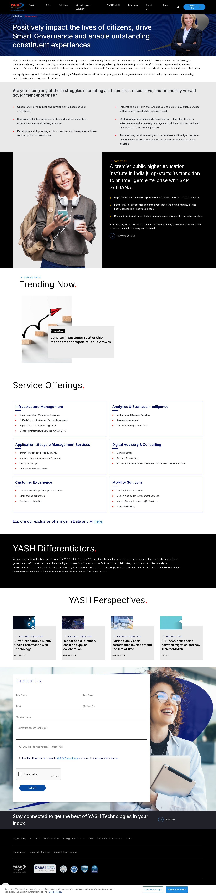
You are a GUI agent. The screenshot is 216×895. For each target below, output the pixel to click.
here (98, 521)
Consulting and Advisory (83, 7)
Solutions (63, 5)
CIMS (90, 838)
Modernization (51, 838)
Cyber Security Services (109, 838)
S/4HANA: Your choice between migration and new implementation (180, 645)
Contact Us (192, 7)
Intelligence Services (73, 838)
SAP (65, 559)
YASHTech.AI (113, 5)
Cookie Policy (55, 892)
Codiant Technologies (65, 852)
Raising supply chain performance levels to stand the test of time (132, 645)
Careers (167, 5)
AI (31, 838)
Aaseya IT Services (40, 852)
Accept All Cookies (177, 889)
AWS (88, 559)
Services (33, 5)
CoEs (47, 5)
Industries (133, 5)
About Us (149, 7)
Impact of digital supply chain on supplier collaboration (79, 645)
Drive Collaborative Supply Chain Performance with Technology (33, 645)
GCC (128, 838)
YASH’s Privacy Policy (67, 758)
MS (75, 559)
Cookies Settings (153, 889)
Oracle (81, 559)
